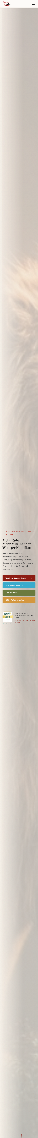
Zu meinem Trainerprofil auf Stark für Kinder (25, 621)
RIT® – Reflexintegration (19, 600)
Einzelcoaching (19, 593)
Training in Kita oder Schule (19, 578)
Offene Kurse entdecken (19, 585)
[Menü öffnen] (33, 3)
